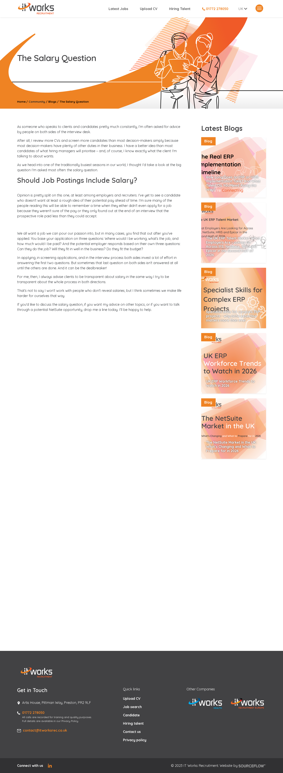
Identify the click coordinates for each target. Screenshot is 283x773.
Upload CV (148, 9)
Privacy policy (134, 740)
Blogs (52, 101)
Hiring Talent (179, 9)
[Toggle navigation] (259, 8)
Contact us (132, 731)
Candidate (131, 715)
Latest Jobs (118, 9)
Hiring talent (133, 723)
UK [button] (240, 9)
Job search (132, 707)
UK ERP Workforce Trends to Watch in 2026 (230, 383)
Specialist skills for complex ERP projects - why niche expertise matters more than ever (233, 316)
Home (21, 101)
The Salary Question (74, 101)
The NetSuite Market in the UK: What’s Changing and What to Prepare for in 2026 (231, 446)
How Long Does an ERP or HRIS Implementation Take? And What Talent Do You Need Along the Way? (233, 183)
